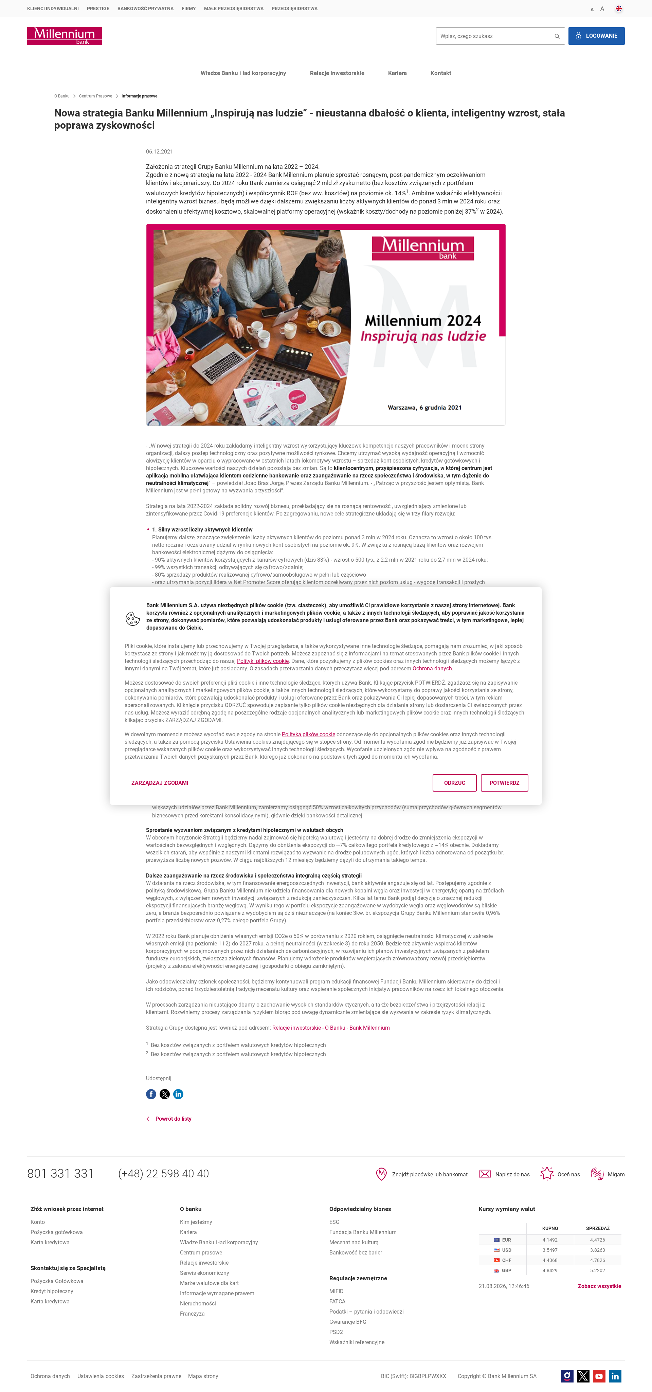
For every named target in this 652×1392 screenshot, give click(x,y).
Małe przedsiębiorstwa (234, 8)
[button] (592, 9)
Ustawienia (100, 1376)
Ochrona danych (432, 668)
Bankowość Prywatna (145, 8)
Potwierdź (505, 783)
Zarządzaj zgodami (164, 785)
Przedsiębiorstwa (295, 8)
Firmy (189, 8)
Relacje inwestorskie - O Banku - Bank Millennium (331, 1028)
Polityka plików (308, 734)
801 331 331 (60, 1174)
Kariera (397, 73)
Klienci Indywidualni (53, 8)
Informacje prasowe (139, 96)
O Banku (62, 96)
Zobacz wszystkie (599, 1286)
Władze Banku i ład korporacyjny (243, 73)
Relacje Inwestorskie (337, 73)
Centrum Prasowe (95, 96)
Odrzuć (455, 783)
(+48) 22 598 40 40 (163, 1173)
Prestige (98, 8)
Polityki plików (263, 661)
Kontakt (441, 73)
